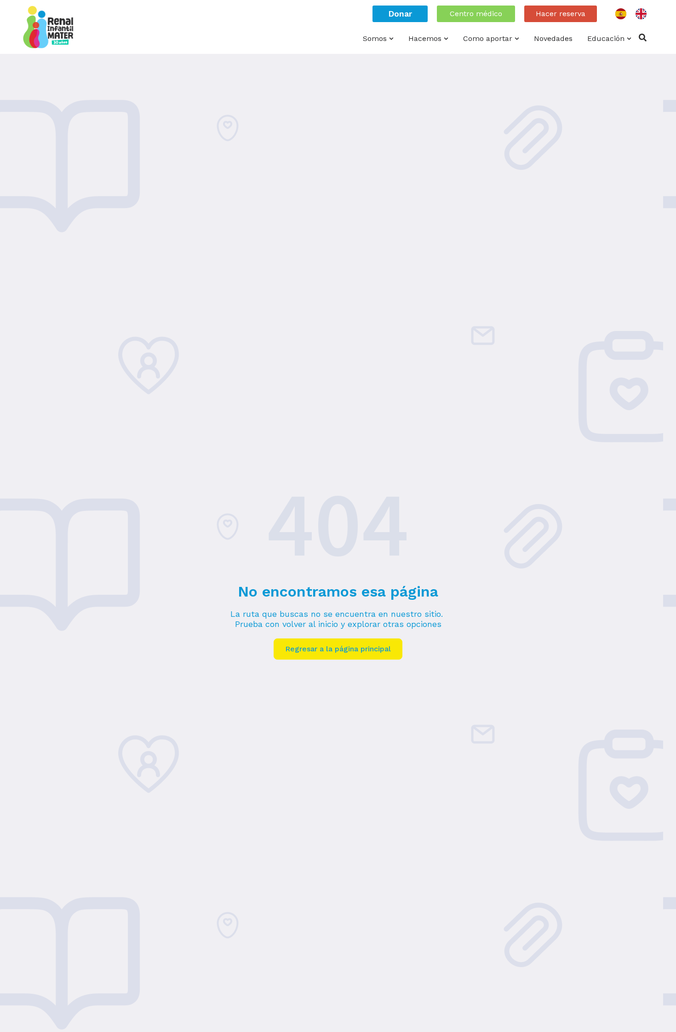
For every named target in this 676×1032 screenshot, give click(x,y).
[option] (643, 13)
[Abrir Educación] (629, 38)
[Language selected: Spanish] (635, 13)
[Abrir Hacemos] (446, 38)
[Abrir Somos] (391, 38)
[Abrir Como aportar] (517, 38)
